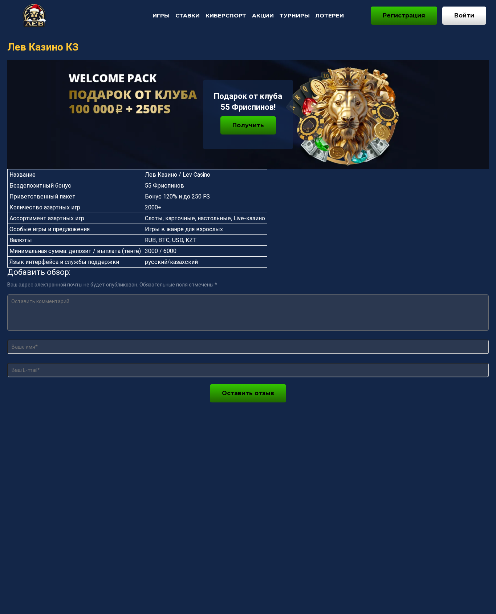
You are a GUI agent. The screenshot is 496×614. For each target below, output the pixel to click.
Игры (161, 15)
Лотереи (330, 15)
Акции (263, 15)
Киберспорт (226, 15)
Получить (248, 125)
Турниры (295, 15)
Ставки (187, 15)
